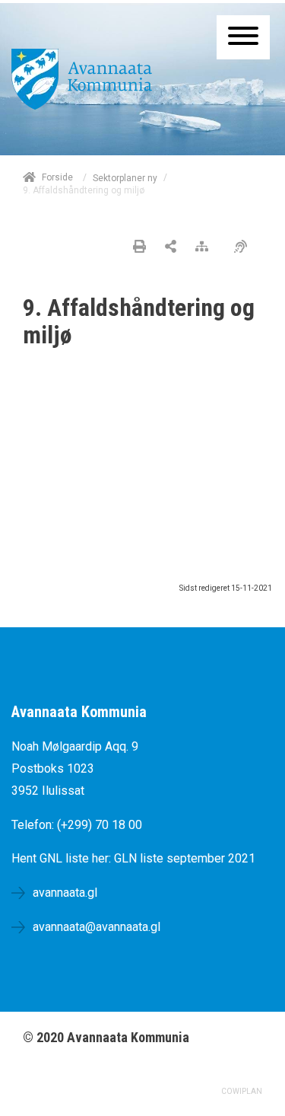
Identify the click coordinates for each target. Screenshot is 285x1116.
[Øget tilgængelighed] (244, 247)
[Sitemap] (205, 247)
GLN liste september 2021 (184, 858)
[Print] (139, 247)
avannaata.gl (65, 892)
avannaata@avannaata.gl (96, 927)
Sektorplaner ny (125, 178)
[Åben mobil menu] (243, 37)
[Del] (171, 247)
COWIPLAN (241, 1091)
